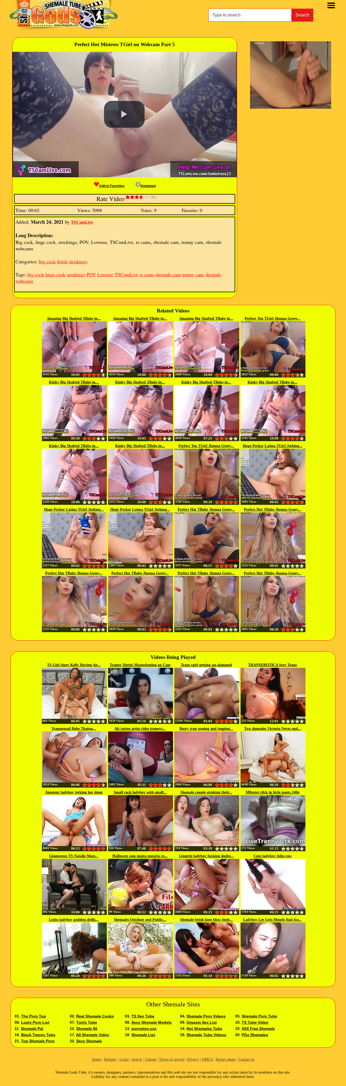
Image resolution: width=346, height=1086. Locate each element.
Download (148, 186)
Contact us (246, 1059)
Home (96, 1059)
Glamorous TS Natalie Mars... (73, 856)
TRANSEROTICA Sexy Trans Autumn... (272, 665)
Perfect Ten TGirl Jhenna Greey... (272, 318)
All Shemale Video (92, 1035)
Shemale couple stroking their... (206, 792)
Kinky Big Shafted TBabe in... (74, 382)
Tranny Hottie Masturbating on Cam (140, 665)
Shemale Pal (32, 1028)
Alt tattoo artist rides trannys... (140, 729)
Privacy (193, 1059)
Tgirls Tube (86, 1022)
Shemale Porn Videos (206, 1016)
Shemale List (143, 1035)
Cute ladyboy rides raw (273, 856)
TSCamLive (82, 222)
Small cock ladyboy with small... (140, 792)
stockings (78, 261)
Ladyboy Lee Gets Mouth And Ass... (272, 920)
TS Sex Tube (142, 1016)
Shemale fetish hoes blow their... (206, 920)
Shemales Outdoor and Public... (140, 920)
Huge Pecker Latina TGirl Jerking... (272, 446)
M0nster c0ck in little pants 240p (273, 792)
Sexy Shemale (89, 1041)
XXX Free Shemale (258, 1028)
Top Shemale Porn (38, 1041)
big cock (47, 261)
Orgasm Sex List (202, 1022)
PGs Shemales (255, 1035)
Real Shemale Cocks (95, 1016)
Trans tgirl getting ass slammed (206, 665)
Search (302, 15)
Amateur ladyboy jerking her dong (73, 792)
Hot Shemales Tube (204, 1028)
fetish (62, 261)
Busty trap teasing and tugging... (206, 729)
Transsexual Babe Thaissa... (73, 729)
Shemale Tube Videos (206, 1035)
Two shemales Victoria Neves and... (272, 729)
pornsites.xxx (144, 1028)
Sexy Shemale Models (151, 1022)
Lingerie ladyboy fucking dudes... (206, 856)
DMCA (207, 1059)
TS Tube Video (255, 1022)
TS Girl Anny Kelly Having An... (74, 665)
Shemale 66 (86, 1028)
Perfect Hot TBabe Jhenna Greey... (206, 510)
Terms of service (171, 1059)
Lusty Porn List (35, 1022)
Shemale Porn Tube (259, 1016)
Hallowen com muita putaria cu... (140, 856)
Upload (150, 1059)
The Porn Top (33, 1016)
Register (110, 1059)
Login (124, 1059)
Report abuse (225, 1059)
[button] (124, 114)
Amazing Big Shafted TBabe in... (74, 318)
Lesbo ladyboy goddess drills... (74, 920)
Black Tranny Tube (38, 1035)
